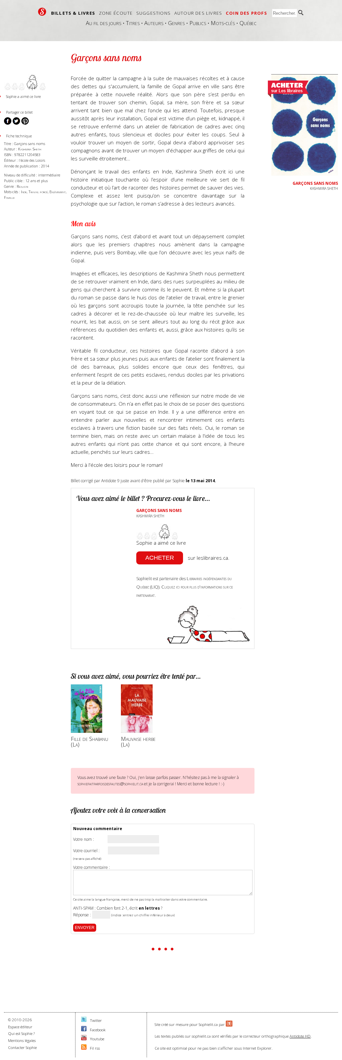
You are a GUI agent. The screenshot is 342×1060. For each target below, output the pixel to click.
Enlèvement (57, 191)
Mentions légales (22, 1040)
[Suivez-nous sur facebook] (84, 1029)
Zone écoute (116, 13)
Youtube (97, 1038)
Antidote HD (300, 1036)
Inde (24, 191)
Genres (176, 23)
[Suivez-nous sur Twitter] (84, 1020)
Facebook (98, 1029)
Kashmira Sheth (29, 148)
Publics (197, 23)
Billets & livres (73, 13)
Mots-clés (223, 23)
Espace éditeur (20, 1026)
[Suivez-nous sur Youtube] (84, 1038)
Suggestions (153, 13)
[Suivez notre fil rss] (84, 1048)
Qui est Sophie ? (21, 1033)
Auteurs (153, 23)
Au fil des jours (103, 23)
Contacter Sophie (22, 1047)
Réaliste (22, 186)
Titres (133, 23)
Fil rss (95, 1048)
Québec (247, 23)
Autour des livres (198, 13)
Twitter (96, 1020)
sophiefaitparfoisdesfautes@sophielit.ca (110, 784)
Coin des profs (246, 13)
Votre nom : (83, 839)
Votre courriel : (86, 850)
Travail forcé (38, 191)
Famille (9, 197)
